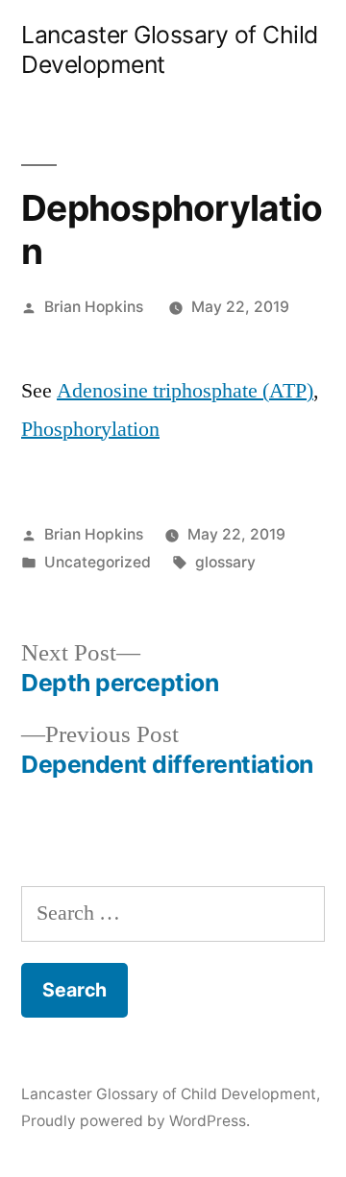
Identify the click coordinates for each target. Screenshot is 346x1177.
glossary (225, 562)
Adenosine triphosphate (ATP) (185, 390)
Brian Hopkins (93, 307)
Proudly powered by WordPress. (135, 1121)
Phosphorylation (90, 429)
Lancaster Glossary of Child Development (168, 1094)
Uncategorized (97, 562)
